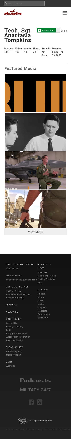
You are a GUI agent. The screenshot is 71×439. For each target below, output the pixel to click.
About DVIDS (13, 319)
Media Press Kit (13, 355)
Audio (41, 304)
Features (11, 305)
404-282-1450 (12, 268)
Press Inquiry (14, 347)
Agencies (10, 366)
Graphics (42, 307)
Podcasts (42, 311)
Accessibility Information (18, 337)
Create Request (13, 351)
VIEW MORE (35, 231)
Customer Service (14, 340)
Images (41, 294)
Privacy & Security (14, 326)
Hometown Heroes (47, 276)
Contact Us (11, 323)
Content (43, 290)
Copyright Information (16, 333)
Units (9, 362)
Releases (42, 272)
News (40, 300)
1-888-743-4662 (13, 291)
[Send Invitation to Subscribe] (65, 31)
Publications (44, 314)
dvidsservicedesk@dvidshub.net (21, 280)
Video (41, 297)
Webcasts (43, 318)
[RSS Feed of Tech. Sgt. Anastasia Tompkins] (62, 31)
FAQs (8, 330)
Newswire (12, 312)
